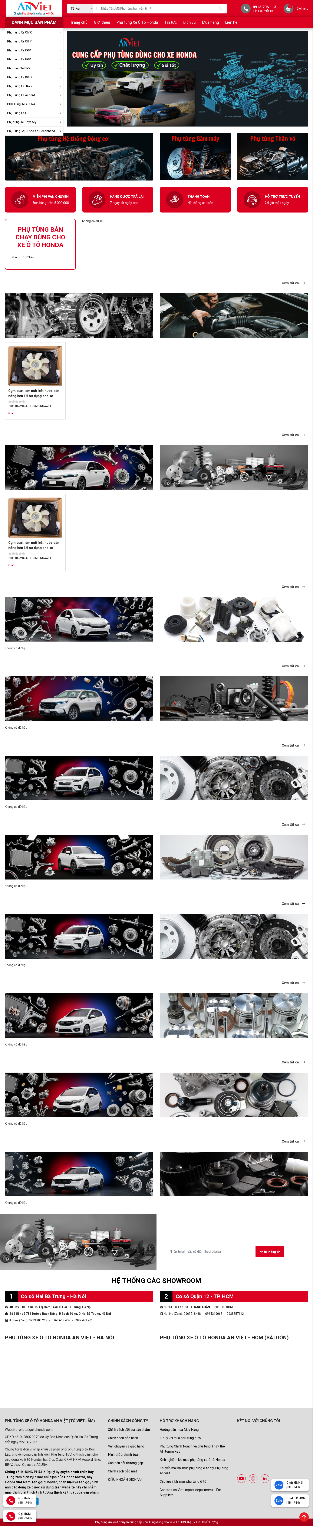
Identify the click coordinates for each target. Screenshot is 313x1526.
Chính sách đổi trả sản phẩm (129, 1430)
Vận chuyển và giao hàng (126, 1446)
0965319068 (213, 1313)
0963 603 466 (61, 1320)
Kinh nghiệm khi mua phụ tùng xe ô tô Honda (192, 1460)
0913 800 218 (38, 1320)
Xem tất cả (291, 283)
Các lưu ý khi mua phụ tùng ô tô (183, 1481)
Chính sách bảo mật (122, 1471)
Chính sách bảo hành (123, 1438)
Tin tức (170, 22)
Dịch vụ (189, 22)
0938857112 (235, 1313)
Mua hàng (210, 22)
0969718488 (192, 1313)
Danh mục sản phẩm (34, 22)
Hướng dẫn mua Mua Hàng (179, 1430)
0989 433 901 (84, 1320)
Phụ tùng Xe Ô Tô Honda (137, 22)
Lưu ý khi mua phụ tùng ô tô (180, 1438)
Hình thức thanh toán (123, 1455)
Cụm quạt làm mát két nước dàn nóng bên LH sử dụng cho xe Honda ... (33, 396)
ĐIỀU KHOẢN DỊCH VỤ (125, 1480)
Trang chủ (79, 22)
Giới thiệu (102, 22)
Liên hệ (231, 22)
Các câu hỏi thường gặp (125, 1463)
